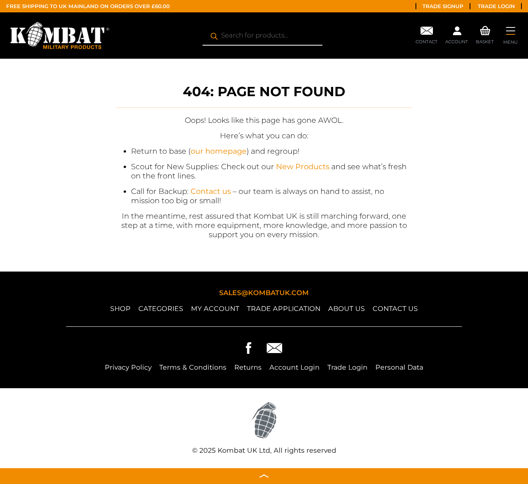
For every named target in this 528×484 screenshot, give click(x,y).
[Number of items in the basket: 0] (485, 29)
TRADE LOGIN (496, 6)
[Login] (457, 33)
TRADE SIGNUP (442, 6)
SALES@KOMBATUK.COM (264, 293)
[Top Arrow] (264, 476)
